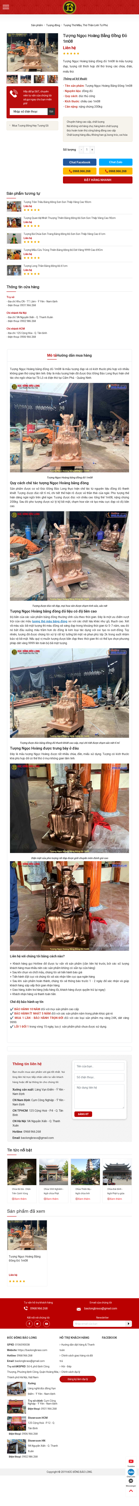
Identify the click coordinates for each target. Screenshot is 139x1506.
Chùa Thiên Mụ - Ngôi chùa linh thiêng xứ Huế (83, 1193)
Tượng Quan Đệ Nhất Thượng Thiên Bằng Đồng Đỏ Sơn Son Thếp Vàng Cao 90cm (70, 218)
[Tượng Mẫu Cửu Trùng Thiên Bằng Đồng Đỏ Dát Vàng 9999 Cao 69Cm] (14, 254)
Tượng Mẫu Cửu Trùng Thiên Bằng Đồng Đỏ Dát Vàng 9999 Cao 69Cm (63, 249)
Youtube (131, 1466)
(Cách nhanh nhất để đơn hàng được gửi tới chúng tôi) (98, 180)
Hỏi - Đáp (66, 1366)
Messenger (131, 1486)
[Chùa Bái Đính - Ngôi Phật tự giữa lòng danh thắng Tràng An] (117, 1172)
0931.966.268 (49, 1408)
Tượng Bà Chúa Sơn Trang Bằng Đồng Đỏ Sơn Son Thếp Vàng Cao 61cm (64, 233)
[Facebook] (29, 1323)
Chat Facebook (79, 162)
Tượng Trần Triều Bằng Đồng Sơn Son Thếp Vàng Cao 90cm (57, 202)
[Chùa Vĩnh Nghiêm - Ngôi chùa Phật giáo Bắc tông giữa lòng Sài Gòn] (53, 1172)
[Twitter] (37, 1323)
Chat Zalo (115, 162)
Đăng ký (83, 1114)
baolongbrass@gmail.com (37, 1138)
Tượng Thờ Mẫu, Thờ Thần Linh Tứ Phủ (85, 25)
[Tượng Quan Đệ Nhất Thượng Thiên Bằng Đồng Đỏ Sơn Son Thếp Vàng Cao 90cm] (14, 222)
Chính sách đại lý (70, 1371)
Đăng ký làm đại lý (78, 1379)
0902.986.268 (30, 1456)
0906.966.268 (30, 1433)
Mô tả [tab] (52, 355)
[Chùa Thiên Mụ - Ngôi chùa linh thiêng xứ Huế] (85, 1172)
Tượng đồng (53, 25)
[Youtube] (46, 1323)
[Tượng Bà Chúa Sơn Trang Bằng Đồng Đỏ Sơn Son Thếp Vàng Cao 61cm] (14, 238)
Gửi (51, 111)
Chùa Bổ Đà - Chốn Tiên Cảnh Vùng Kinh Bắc (21, 1193)
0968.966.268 (32, 1131)
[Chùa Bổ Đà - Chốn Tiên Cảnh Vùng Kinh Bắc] (21, 1172)
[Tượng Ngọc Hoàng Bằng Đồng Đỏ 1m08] (27, 1235)
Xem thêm (20, 1198)
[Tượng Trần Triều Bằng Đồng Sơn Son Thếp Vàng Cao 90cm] (14, 206)
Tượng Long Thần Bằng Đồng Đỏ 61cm (46, 265)
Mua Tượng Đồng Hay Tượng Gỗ (30, 125)
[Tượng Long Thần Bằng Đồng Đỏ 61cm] (14, 270)
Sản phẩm (37, 25)
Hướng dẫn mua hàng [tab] (74, 355)
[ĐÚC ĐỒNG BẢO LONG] (69, 7)
